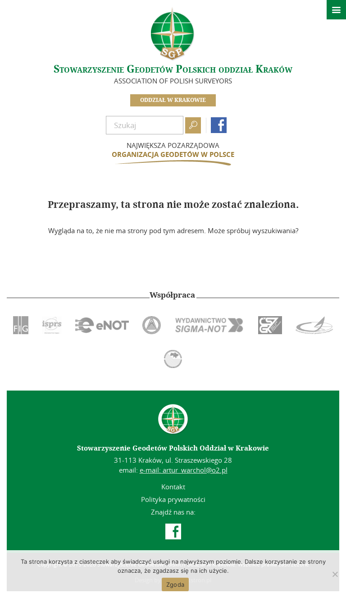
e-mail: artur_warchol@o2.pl (184, 469)
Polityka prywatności (173, 499)
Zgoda (175, 584)
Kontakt (173, 486)
